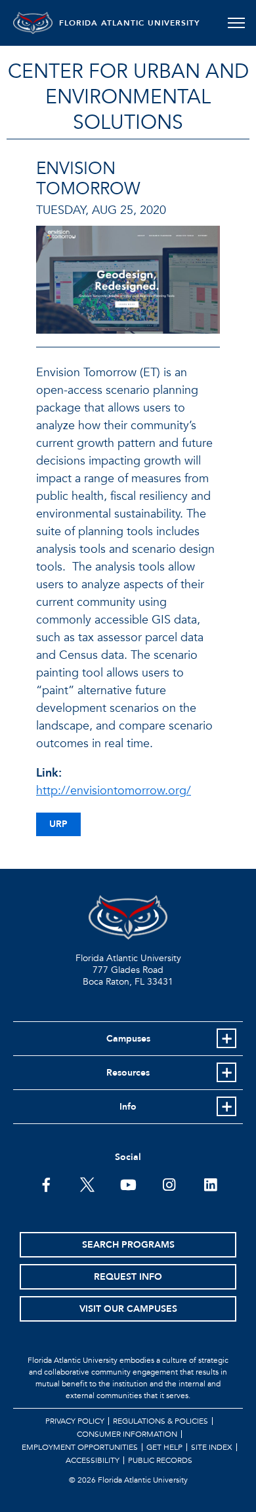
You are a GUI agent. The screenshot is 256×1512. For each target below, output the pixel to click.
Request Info (128, 1277)
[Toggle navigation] (236, 23)
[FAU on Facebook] (46, 1183)
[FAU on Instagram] (169, 1183)
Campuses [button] (128, 1038)
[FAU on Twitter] (87, 1183)
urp (58, 824)
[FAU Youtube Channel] (128, 1183)
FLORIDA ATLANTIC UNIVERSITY (129, 23)
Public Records (160, 1460)
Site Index (211, 1447)
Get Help (164, 1447)
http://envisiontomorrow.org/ (113, 790)
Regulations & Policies (160, 1421)
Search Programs (128, 1245)
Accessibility (92, 1460)
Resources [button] (128, 1072)
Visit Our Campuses (128, 1309)
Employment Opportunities (80, 1447)
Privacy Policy (74, 1421)
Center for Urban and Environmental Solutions (128, 97)
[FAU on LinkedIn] (210, 1183)
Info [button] (128, 1106)
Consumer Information (127, 1434)
